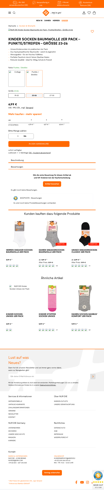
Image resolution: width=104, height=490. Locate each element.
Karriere (12, 440)
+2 (57, 266)
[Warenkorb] (94, 12)
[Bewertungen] (10, 257)
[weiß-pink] (50, 266)
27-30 (52, 95)
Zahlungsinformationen (18, 407)
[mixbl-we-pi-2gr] (79, 266)
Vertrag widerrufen (52, 473)
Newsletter (13, 414)
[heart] (47, 330)
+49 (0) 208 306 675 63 (62, 460)
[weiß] (7, 266)
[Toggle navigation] (9, 12)
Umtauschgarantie (16, 404)
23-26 (34, 95)
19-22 (16, 95)
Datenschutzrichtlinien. (48, 385)
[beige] (40, 330)
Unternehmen (14, 428)
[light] (50, 330)
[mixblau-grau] (86, 266)
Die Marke (12, 431)
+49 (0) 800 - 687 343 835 (17, 463)
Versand (29, 108)
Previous (44, 271)
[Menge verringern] (11, 136)
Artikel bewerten (52, 184)
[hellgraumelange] (40, 266)
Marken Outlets (61, 401)
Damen (47, 21)
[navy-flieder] (86, 330)
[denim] (53, 330)
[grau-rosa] (79, 330)
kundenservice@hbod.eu (64, 458)
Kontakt (11, 417)
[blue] (7, 330)
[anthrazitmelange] (11, 266)
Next (59, 271)
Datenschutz (59, 428)
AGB (55, 431)
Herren (56, 21)
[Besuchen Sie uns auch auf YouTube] (81, 482)
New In (39, 21)
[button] (83, 12)
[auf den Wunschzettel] (92, 31)
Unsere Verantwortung (64, 404)
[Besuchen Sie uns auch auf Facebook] (76, 482)
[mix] (76, 266)
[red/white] (53, 266)
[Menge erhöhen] (31, 136)
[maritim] (14, 266)
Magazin (12, 437)
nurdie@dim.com (15, 460)
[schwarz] (17, 266)
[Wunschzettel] (89, 12)
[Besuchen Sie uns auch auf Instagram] (87, 482)
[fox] (43, 330)
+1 (89, 266)
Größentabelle (15, 401)
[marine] (11, 330)
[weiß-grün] (47, 266)
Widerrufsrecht (61, 437)
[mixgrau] (83, 266)
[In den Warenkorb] (2, 1)
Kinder (65, 21)
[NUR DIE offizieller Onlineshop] (51, 12)
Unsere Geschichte (16, 434)
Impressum (58, 434)
